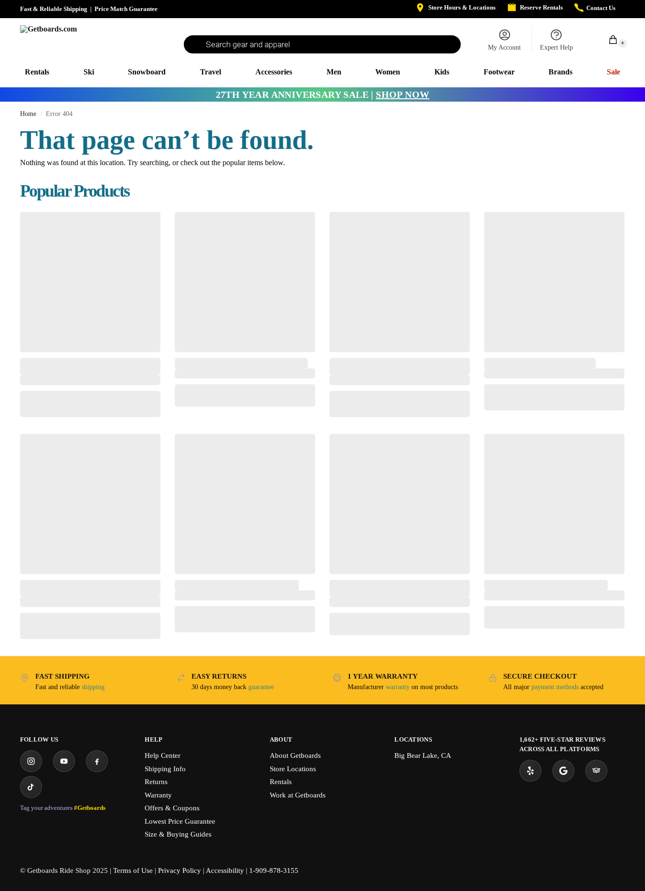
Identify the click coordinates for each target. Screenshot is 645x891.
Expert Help (556, 47)
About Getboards (295, 755)
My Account (504, 47)
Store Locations (293, 769)
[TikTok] (31, 787)
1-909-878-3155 (273, 870)
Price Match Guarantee (126, 8)
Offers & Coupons (172, 808)
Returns (156, 782)
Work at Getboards (298, 795)
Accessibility (225, 870)
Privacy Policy (179, 870)
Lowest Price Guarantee (180, 821)
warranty (398, 687)
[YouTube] (64, 761)
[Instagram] (31, 761)
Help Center (162, 755)
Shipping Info (165, 769)
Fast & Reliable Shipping (53, 8)
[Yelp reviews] (530, 771)
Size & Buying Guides (178, 834)
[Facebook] (97, 761)
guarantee (261, 687)
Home (28, 113)
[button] (608, 39)
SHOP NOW (402, 94)
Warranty (158, 795)
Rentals (281, 782)
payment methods (555, 687)
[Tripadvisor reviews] (596, 771)
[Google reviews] (563, 771)
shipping (93, 687)
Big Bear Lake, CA (422, 755)
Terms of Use (133, 870)
